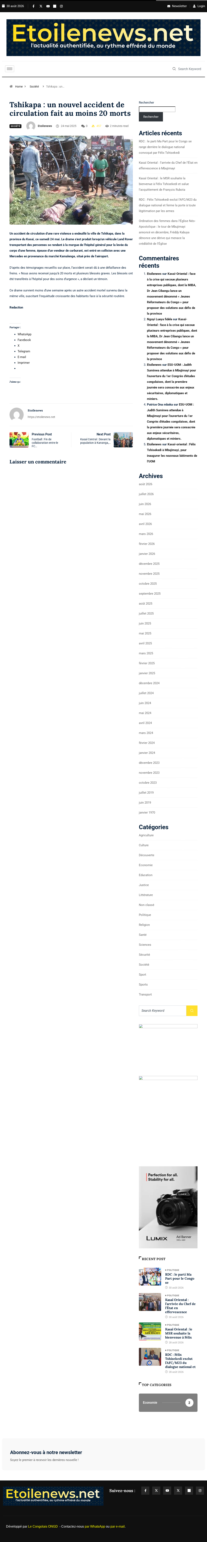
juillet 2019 (146, 792)
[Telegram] (54, 6)
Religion (144, 925)
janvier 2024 (147, 753)
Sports (143, 984)
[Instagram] (61, 6)
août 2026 (145, 484)
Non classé (146, 905)
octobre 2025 (148, 583)
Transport (145, 994)
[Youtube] (47, 6)
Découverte (146, 855)
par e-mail (117, 1526)
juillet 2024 (146, 693)
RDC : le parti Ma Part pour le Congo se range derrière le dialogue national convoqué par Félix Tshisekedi (165, 147)
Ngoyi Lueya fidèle (159, 319)
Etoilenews (45, 126)
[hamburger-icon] (9, 68)
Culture (144, 845)
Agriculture (146, 835)
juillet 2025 (146, 613)
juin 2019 (145, 802)
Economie (146, 865)
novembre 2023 (149, 773)
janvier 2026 (147, 554)
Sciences (145, 945)
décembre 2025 (149, 564)
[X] (40, 6)
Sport (142, 974)
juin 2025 (145, 623)
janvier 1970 (147, 812)
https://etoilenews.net (41, 417)
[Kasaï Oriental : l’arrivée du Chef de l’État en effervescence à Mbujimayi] (150, 1302)
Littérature (146, 895)
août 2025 (145, 603)
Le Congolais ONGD (43, 1526)
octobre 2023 (148, 783)
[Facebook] (33, 6)
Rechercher (146, 102)
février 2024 (147, 743)
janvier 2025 (147, 673)
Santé (143, 935)
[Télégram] (189, 1491)
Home (19, 86)
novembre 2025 (149, 574)
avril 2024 (145, 723)
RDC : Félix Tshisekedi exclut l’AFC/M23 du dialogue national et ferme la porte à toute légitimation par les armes (167, 205)
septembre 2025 (150, 593)
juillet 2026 (146, 494)
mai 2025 (145, 633)
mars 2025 (146, 653)
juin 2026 (145, 504)
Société (34, 86)
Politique (145, 915)
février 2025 (147, 663)
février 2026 (147, 544)
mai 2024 (145, 713)
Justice (144, 885)
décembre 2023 (149, 763)
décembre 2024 (149, 683)
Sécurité (144, 955)
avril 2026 (145, 524)
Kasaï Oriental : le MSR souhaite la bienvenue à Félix (178, 1333)
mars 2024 (146, 733)
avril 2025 (145, 643)
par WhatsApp (95, 1526)
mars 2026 (146, 534)
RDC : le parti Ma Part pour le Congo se (179, 1278)
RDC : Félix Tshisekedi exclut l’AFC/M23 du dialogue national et (180, 1361)
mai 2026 (145, 514)
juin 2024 (145, 703)
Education (145, 875)
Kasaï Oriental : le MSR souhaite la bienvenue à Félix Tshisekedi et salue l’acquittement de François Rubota (164, 184)
